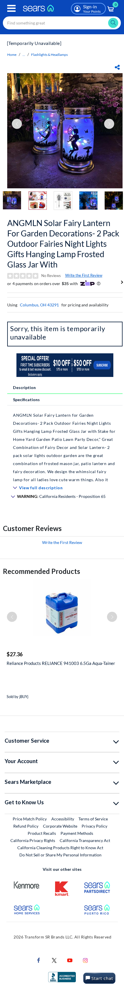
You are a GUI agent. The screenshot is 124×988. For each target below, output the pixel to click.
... (23, 54)
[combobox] (62, 22)
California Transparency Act (85, 840)
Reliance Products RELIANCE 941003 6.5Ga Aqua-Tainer (61, 663)
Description (24, 387)
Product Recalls (42, 833)
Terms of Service (93, 818)
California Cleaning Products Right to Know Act (60, 847)
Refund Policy (25, 826)
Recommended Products (41, 571)
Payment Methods (77, 833)
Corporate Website (60, 825)
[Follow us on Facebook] (38, 959)
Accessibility (62, 818)
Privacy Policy (94, 826)
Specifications (26, 399)
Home (11, 54)
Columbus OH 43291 (39, 304)
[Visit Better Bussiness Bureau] (62, 976)
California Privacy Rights (32, 840)
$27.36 (14, 654)
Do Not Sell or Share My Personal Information (60, 854)
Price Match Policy (30, 818)
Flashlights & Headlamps (49, 54)
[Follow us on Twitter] (54, 959)
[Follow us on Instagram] (85, 959)
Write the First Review (83, 275)
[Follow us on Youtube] (70, 959)
